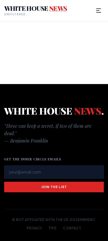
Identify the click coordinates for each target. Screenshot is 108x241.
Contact (72, 228)
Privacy (34, 228)
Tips (53, 228)
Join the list (54, 187)
